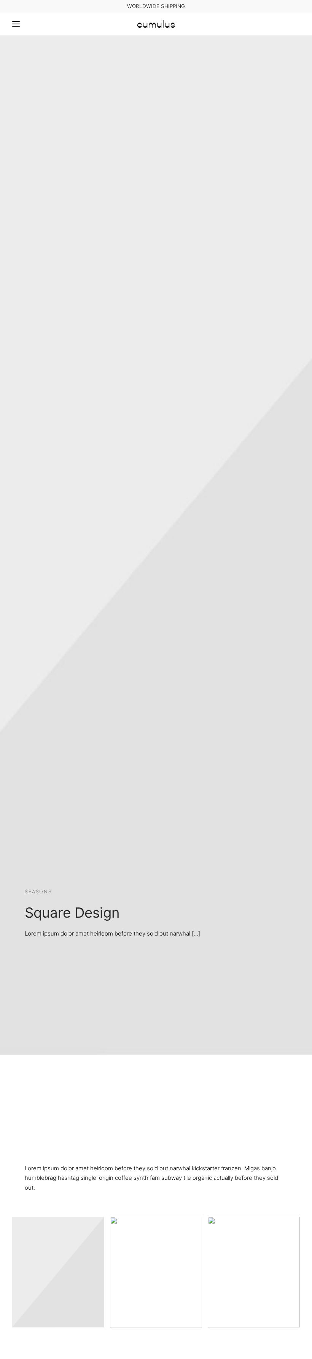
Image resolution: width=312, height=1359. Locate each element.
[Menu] (16, 24)
